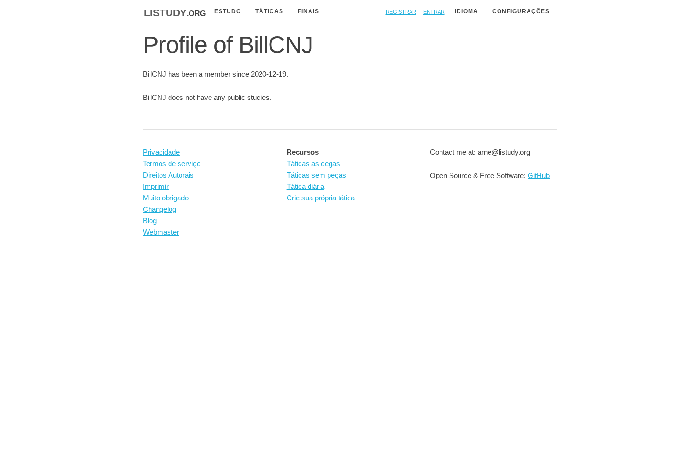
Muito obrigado (166, 198)
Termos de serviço (171, 163)
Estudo (227, 11)
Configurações (521, 11)
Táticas (269, 11)
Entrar (434, 11)
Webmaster (161, 232)
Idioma (466, 11)
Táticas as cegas (313, 163)
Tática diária (305, 186)
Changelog (159, 209)
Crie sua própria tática (321, 198)
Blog (150, 221)
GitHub (539, 175)
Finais (308, 11)
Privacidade (161, 152)
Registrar (401, 11)
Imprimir (156, 186)
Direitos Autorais (168, 175)
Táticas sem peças (316, 175)
